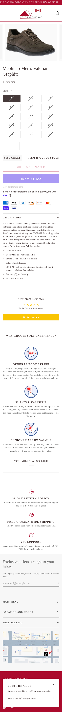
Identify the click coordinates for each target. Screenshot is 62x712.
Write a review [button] (31, 317)
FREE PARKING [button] (13, 622)
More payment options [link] (13, 187)
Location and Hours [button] (18, 612)
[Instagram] (12, 707)
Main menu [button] (11, 601)
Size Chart (12, 158)
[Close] (54, 685)
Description (12, 217)
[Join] (51, 697)
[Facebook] (4, 707)
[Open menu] (8, 13)
